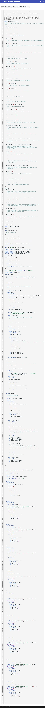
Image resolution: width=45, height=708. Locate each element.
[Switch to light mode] (41, 1)
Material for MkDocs (8, 706)
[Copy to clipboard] (43, 11)
